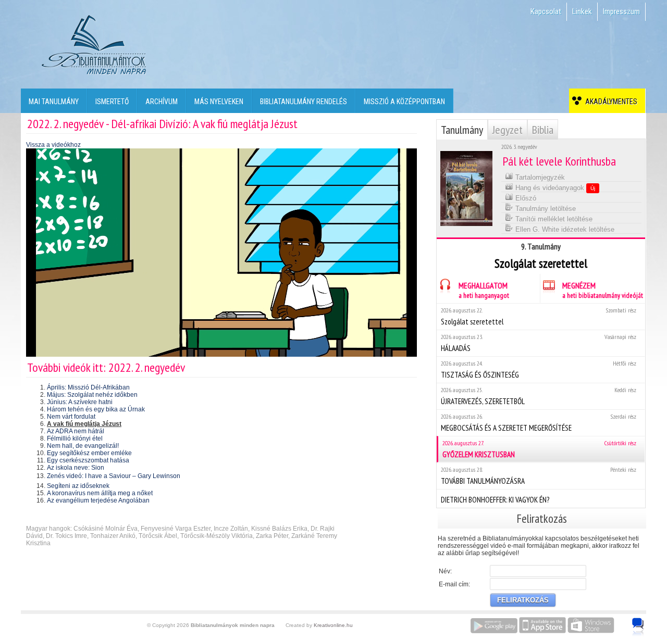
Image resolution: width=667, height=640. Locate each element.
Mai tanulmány (54, 101)
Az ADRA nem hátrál (75, 431)
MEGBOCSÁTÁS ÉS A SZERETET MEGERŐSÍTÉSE (538, 422)
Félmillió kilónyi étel (75, 438)
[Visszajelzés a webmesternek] (645, 621)
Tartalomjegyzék (539, 177)
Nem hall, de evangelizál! (83, 445)
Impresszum (621, 11)
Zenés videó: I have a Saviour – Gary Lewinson (113, 476)
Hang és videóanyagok (554, 188)
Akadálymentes (609, 101)
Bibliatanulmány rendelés (303, 101)
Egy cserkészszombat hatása (88, 460)
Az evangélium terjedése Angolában (98, 500)
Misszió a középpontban (404, 101)
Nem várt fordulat (71, 416)
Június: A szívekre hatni (80, 402)
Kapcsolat (545, 11)
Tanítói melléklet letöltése (552, 219)
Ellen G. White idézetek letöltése (563, 229)
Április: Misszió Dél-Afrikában (88, 387)
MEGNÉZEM (602, 290)
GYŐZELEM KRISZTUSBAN (539, 449)
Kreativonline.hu (333, 625)
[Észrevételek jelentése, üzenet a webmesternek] (638, 627)
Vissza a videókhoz (53, 144)
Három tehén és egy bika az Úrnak (96, 409)
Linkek (582, 11)
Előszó (524, 198)
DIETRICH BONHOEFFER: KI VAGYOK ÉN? (495, 500)
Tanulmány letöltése (544, 208)
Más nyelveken (218, 101)
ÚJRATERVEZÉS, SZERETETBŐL (538, 396)
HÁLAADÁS (538, 343)
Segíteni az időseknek (78, 486)
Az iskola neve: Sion (75, 467)
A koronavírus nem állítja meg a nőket (100, 493)
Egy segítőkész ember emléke (89, 453)
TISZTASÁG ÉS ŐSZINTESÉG (538, 369)
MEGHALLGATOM (484, 290)
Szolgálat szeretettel (538, 316)
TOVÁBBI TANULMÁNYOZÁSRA (538, 476)
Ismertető (112, 101)
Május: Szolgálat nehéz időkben (92, 394)
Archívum (161, 101)
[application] (221, 252)
